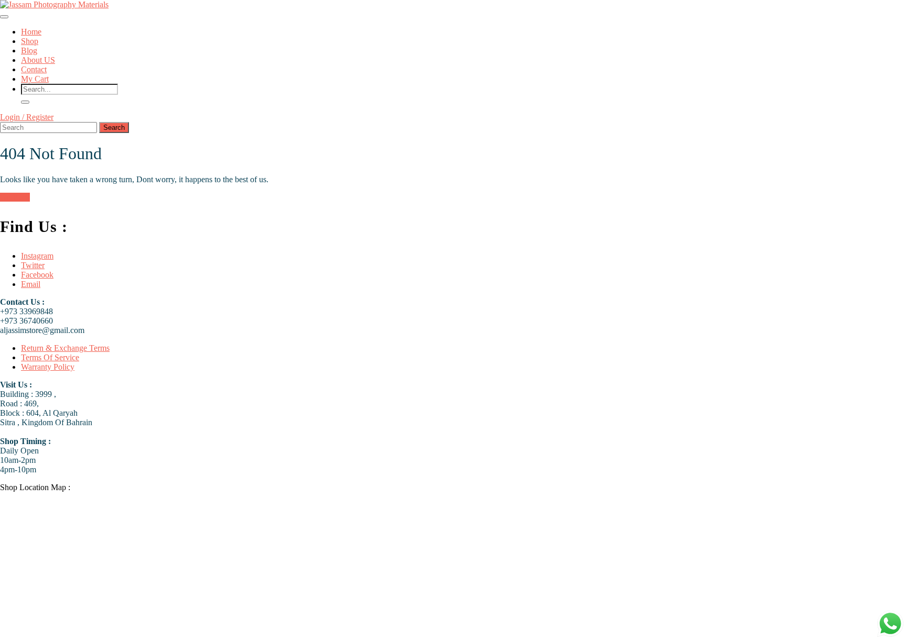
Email (30, 284)
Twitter (33, 265)
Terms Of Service (50, 357)
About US (38, 60)
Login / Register (26, 117)
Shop (29, 41)
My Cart (35, 78)
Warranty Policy (47, 366)
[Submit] (25, 102)
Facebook (37, 274)
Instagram (37, 255)
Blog (29, 50)
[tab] (4, 16)
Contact (34, 69)
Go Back (15, 197)
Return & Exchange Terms (65, 348)
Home (31, 31)
